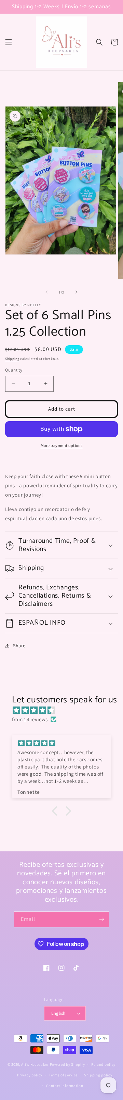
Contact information (64, 1085)
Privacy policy (29, 1075)
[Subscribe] (101, 919)
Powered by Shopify (67, 1064)
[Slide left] (46, 292)
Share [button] (19, 645)
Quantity (13, 370)
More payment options (62, 445)
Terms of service (63, 1075)
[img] (65, 710)
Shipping (12, 359)
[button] (8, 42)
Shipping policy (98, 1075)
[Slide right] (76, 292)
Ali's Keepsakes (35, 1064)
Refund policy (103, 1064)
